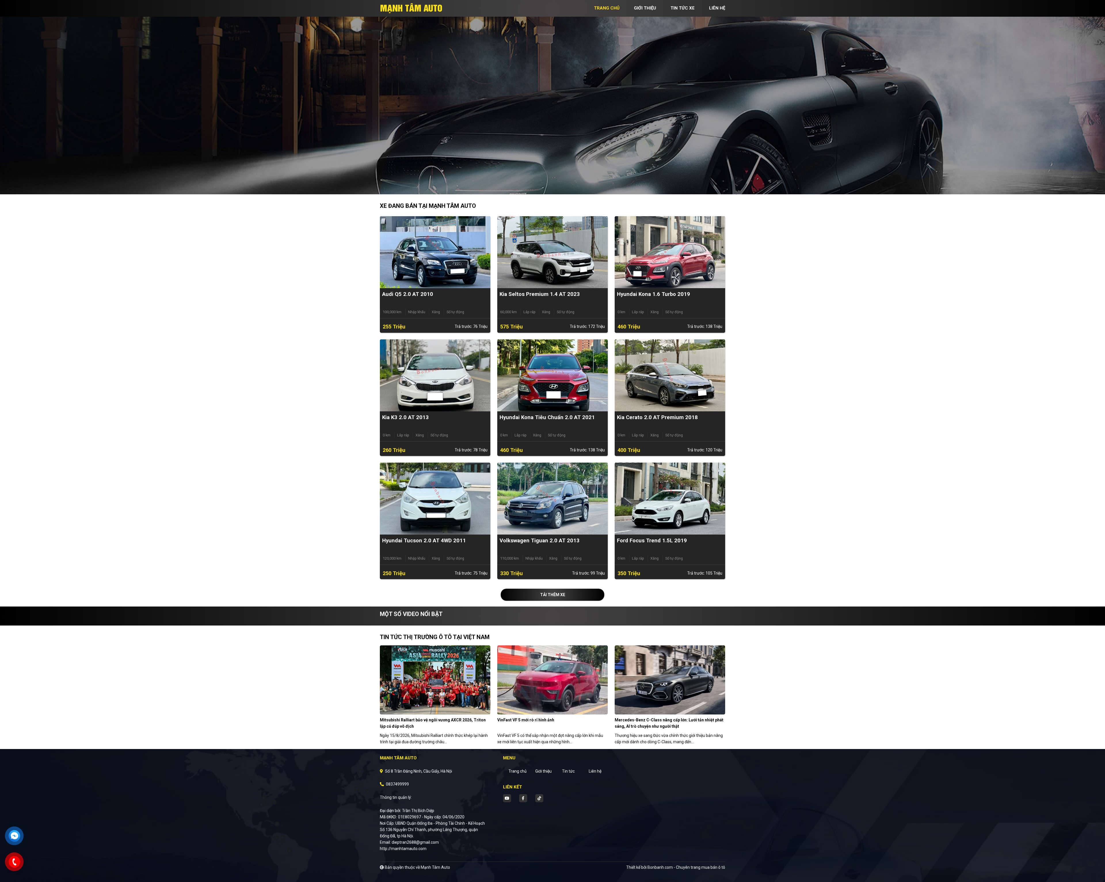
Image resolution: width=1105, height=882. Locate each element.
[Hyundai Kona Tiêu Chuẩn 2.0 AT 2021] (552, 375)
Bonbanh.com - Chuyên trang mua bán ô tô (686, 867)
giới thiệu (645, 8)
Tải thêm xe (552, 594)
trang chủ (607, 8)
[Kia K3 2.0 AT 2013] (435, 375)
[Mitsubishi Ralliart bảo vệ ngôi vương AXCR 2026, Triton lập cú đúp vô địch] (435, 679)
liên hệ (717, 8)
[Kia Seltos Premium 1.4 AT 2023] (552, 252)
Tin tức (568, 771)
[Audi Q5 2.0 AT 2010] (435, 252)
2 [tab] (555, 186)
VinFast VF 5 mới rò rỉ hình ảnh (525, 720)
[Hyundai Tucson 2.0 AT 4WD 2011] (435, 498)
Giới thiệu (543, 771)
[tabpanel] (552, 97)
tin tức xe (682, 8)
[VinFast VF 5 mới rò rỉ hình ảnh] (552, 679)
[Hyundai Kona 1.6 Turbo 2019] (670, 252)
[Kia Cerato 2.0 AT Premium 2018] (670, 375)
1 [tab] (549, 186)
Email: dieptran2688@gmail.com (409, 842)
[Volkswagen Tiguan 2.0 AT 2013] (552, 498)
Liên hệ (595, 771)
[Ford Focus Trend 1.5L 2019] (670, 498)
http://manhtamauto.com (403, 848)
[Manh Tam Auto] (411, 8)
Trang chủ (517, 771)
